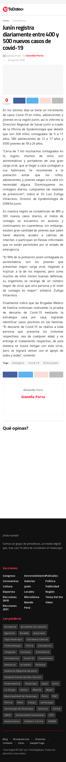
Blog (5, 739)
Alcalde (24, 633)
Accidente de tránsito (33, 626)
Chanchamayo (13, 645)
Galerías (29, 581)
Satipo (32, 702)
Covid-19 (33, 363)
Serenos (43, 708)
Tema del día (54, 597)
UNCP (8, 715)
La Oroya (10, 689)
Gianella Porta (34, 55)
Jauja (45, 683)
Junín (27, 586)
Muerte (37, 689)
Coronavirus (19, 20)
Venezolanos (12, 721)
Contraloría (42, 652)
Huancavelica (12, 683)
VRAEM (52, 721)
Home (6, 20)
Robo (20, 702)
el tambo (26, 664)
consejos (26, 652)
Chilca (29, 645)
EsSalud (40, 664)
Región (49, 591)
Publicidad (52, 586)
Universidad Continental (30, 715)
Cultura (7, 586)
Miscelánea (31, 597)
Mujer (49, 689)
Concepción (45, 645)
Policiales (51, 575)
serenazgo (47, 702)
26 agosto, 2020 (16, 60)
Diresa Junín (50, 363)
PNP (54, 696)
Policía (8, 702)
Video (49, 602)
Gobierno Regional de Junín (21, 670)
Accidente (10, 626)
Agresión (10, 633)
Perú (27, 607)
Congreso (9, 575)
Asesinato (39, 633)
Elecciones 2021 (10, 607)
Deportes (9, 591)
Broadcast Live (21, 739)
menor (24, 689)
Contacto (7, 743)
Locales (29, 591)
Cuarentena (45, 658)
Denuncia (10, 664)
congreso (10, 652)
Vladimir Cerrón (34, 721)
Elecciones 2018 (10, 598)
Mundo (28, 602)
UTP (51, 715)
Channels (40, 739)
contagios (18, 363)
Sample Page (37, 743)
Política (50, 581)
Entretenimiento (35, 575)
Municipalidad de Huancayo (21, 696)
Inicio (21, 743)
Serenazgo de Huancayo (19, 708)
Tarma (56, 708)
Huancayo (31, 683)
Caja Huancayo (13, 639)
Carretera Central (37, 639)
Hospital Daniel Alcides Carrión (23, 677)
